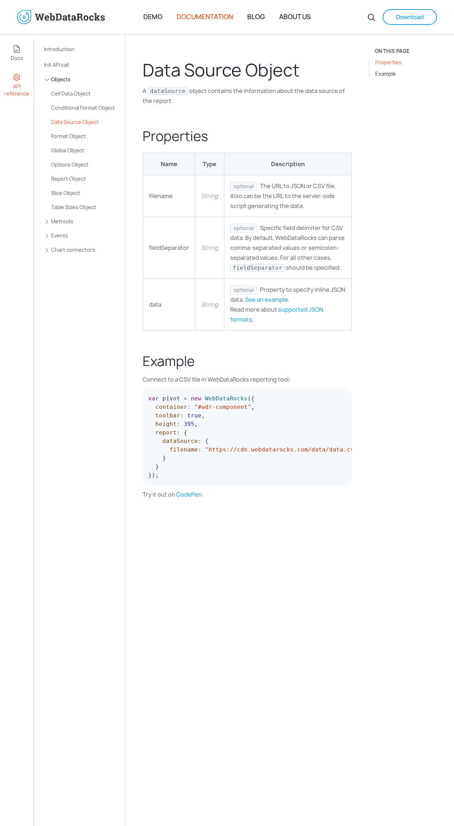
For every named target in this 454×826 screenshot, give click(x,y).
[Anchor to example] (202, 361)
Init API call (56, 64)
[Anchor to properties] (215, 136)
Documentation (205, 16)
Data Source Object (75, 122)
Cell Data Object (70, 93)
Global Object (67, 150)
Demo (152, 16)
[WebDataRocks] (80, 17)
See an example (266, 299)
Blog (256, 16)
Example (385, 73)
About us (295, 16)
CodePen (189, 494)
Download (409, 17)
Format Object (68, 136)
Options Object (69, 164)
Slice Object (65, 193)
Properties (388, 62)
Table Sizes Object (73, 207)
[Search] (371, 17)
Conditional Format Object (83, 107)
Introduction (59, 49)
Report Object (68, 178)
